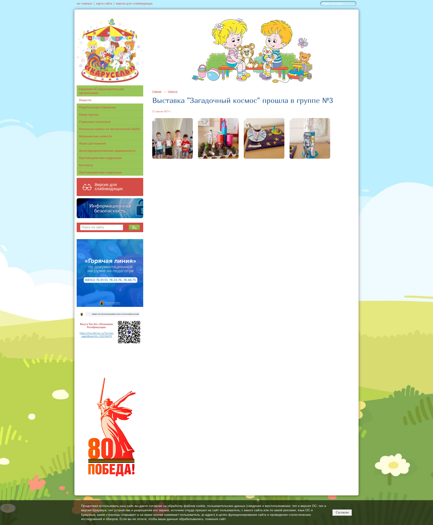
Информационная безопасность (110, 208)
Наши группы (89, 114)
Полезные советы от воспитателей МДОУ (109, 129)
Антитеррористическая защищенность (107, 150)
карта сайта (104, 3)
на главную (84, 3)
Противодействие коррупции (100, 158)
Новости (85, 100)
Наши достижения (92, 143)
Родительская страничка (97, 107)
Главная (156, 91)
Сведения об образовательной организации (101, 91)
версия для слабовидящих (134, 3)
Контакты (86, 165)
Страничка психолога (95, 122)
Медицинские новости (95, 136)
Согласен (342, 512)
